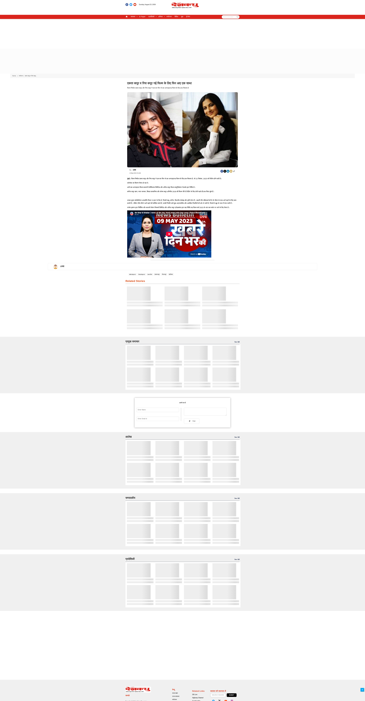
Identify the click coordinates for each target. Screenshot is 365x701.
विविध (176, 17)
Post (193, 421)
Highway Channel (197, 698)
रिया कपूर (164, 274)
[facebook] (126, 4)
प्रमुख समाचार (132, 341)
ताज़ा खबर (175, 693)
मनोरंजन (169, 17)
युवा (182, 17)
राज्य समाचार (175, 696)
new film (150, 274)
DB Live (194, 694)
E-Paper (142, 17)
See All (237, 342)
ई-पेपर (188, 17)
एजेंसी (134, 170)
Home (14, 76)
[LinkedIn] (227, 171)
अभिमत (160, 17)
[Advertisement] (182, 33)
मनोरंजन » (21, 76)
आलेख (128, 436)
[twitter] (130, 4)
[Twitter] (224, 171)
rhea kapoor (141, 274)
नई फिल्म (171, 274)
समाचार (133, 17)
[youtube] (134, 4)
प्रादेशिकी (151, 17)
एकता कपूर (157, 274)
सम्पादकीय (130, 497)
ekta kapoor (132, 274)
